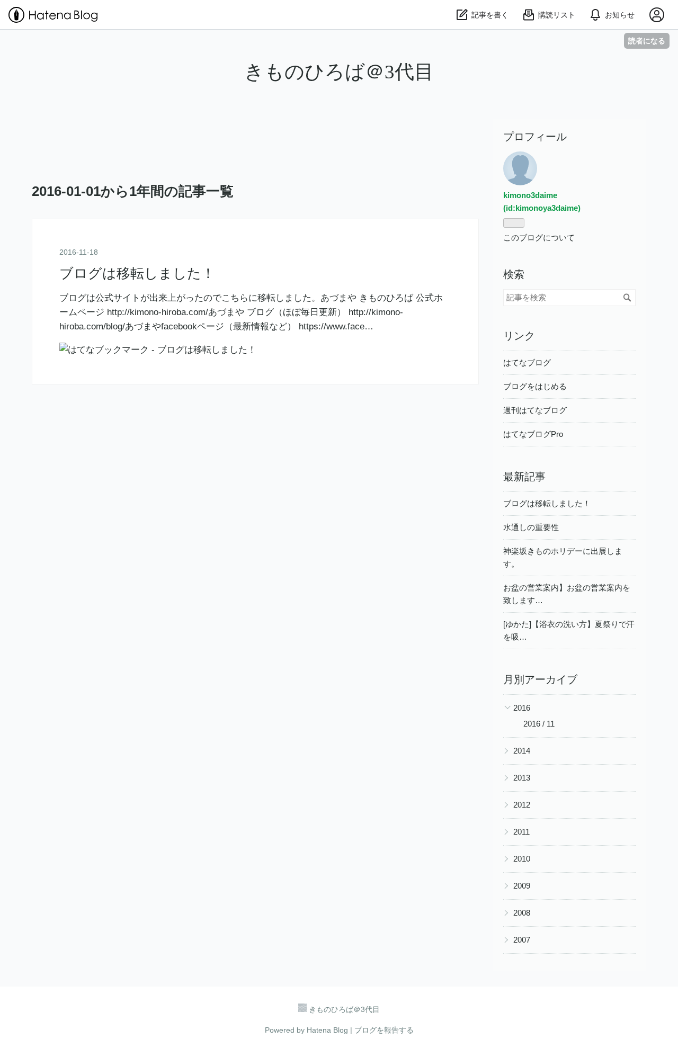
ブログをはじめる (535, 386)
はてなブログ (527, 362)
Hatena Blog (327, 1030)
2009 (521, 885)
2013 (521, 777)
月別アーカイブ (540, 679)
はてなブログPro (533, 433)
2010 (521, 858)
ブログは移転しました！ (137, 273)
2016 (521, 707)
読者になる (646, 40)
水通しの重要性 (531, 527)
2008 (521, 912)
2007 (521, 939)
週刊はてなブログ (535, 410)
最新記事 (524, 476)
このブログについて (539, 237)
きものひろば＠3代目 (339, 72)
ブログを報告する (384, 1030)
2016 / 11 (539, 723)
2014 (521, 750)
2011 (521, 831)
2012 (521, 804)
